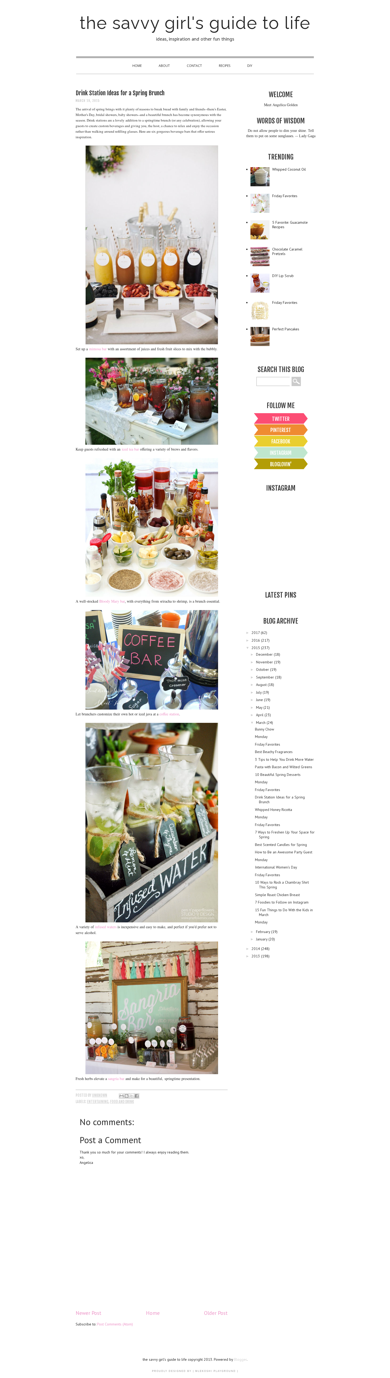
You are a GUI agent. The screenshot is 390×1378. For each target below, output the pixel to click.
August (262, 684)
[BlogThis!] (126, 1096)
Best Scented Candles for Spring (281, 844)
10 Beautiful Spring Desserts (278, 774)
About (164, 65)
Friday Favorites (284, 195)
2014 (256, 948)
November (265, 662)
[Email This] (121, 1096)
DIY (249, 65)
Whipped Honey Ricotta (273, 809)
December (265, 654)
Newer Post (88, 1313)
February (263, 931)
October (263, 669)
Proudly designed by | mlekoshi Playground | (195, 1371)
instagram (281, 453)
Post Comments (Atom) (115, 1324)
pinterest (280, 430)
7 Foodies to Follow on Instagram (282, 902)
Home (137, 65)
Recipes (224, 65)
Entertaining (98, 1101)
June (260, 699)
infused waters (105, 926)
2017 (256, 632)
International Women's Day (276, 867)
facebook (280, 441)
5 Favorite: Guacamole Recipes (290, 224)
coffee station (169, 713)
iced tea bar (130, 449)
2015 (256, 647)
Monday (261, 736)
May (259, 707)
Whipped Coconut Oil (289, 169)
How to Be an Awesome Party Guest (283, 852)
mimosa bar (98, 348)
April (260, 714)
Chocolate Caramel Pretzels (287, 251)
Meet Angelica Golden (281, 104)
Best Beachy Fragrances (274, 751)
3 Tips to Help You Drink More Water (284, 759)
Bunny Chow (264, 729)
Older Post (216, 1313)
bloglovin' (281, 464)
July (259, 692)
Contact (194, 65)
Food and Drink (122, 1101)
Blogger (240, 1359)
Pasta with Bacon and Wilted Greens (283, 766)
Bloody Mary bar (112, 601)
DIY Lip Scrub (283, 275)
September (265, 677)
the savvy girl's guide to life (195, 23)
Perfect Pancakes (285, 329)
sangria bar (116, 1078)
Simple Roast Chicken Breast (277, 894)
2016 (256, 640)
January (262, 939)
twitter (280, 419)
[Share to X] (131, 1096)
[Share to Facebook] (136, 1096)
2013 (256, 956)
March (261, 722)
